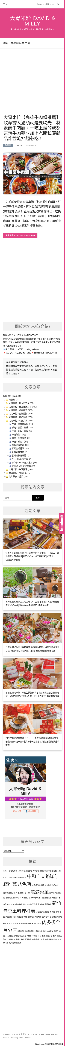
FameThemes (24, 1038)
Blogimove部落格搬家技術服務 (49, 1044)
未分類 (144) (14, 400)
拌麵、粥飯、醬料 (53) (22, 431)
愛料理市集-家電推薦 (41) (23, 466)
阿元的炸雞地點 (9, 939)
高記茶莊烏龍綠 (51, 939)
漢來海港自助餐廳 (20, 917)
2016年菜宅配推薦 (10, 871)
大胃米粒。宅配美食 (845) (20, 421)
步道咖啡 (9, 917)
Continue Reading (24, 235)
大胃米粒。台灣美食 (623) (20, 410)
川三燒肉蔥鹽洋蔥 (30, 904)
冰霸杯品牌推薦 (38, 885)
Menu (9, 4)
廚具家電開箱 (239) (20, 445)
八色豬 (24, 884)
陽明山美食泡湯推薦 (24, 939)
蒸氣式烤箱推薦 (36, 931)
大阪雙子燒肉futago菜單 (31, 898)
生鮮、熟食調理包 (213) (22, 424)
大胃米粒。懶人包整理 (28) (21, 403)
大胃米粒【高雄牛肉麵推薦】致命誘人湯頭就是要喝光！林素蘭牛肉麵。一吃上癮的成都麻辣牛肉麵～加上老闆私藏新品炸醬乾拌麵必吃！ (31, 128)
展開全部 (7, 396)
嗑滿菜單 (39, 892)
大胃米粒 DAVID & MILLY (32, 21)
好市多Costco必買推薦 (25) (24, 462)
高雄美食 (8, 145)
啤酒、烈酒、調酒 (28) (22, 441)
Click (62, 523)
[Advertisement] (32, 85)
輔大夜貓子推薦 (25, 936)
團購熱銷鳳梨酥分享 (13, 898)
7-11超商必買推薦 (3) (21, 459)
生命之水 (45, 917)
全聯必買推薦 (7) (19, 452)
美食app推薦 (36, 923)
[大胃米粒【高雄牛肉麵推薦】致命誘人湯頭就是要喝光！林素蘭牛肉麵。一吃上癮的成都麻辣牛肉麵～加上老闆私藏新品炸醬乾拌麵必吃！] (32, 173)
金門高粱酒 (57, 936)
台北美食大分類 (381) (18, 476)
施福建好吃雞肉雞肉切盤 (45, 912)
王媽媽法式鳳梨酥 (34, 917)
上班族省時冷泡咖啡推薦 (16, 877)
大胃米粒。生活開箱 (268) (20, 469)
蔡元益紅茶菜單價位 (51, 931)
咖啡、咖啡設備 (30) (21, 438)
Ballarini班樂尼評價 (25, 871)
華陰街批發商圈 (24, 931)
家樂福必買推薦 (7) (20, 455)
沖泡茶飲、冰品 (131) (21, 434)
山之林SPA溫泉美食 (15, 904)
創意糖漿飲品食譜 (52, 885)
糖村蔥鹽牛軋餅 (25, 923)
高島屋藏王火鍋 (38, 939)
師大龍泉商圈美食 (45, 904)
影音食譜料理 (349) (20, 448)
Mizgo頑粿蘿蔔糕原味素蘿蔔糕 (45, 871)
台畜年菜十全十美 (23, 893)
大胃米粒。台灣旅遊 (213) (20, 413)
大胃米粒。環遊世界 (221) (20, 417)
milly (19, 145)
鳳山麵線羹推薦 (15, 943)
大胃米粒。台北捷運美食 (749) (23, 407)
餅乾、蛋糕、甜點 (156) (22, 427)
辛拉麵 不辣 (36, 936)
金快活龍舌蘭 (47, 936)
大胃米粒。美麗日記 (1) (19, 473)
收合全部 (17, 396)
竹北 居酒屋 (13, 923)
